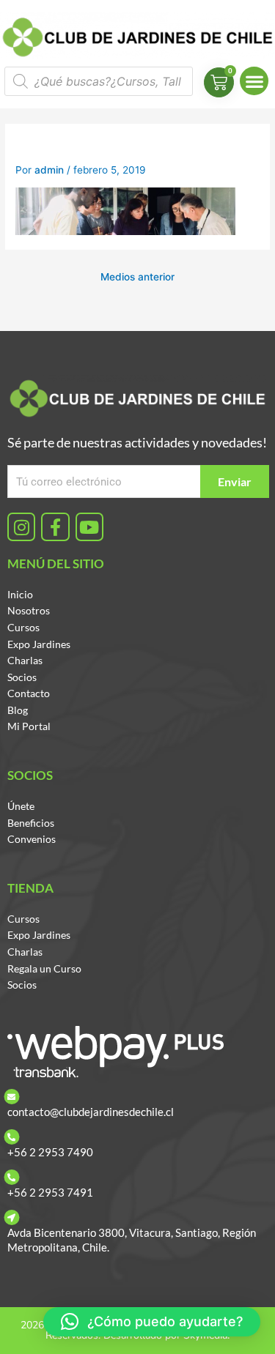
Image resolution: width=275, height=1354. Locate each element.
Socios (22, 677)
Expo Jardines (38, 644)
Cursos (23, 627)
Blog (17, 710)
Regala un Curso (44, 968)
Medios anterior (137, 277)
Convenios (31, 839)
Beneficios (30, 823)
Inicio (20, 594)
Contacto (28, 693)
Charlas (25, 660)
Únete (20, 806)
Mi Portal (29, 726)
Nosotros (28, 610)
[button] (254, 81)
